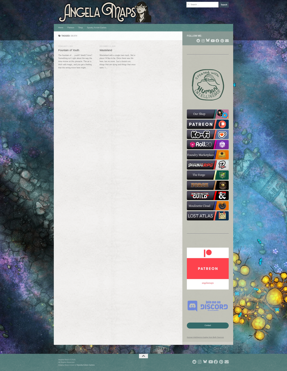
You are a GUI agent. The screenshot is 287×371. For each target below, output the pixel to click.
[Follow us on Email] (227, 40)
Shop (80, 27)
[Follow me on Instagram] (203, 40)
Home (60, 27)
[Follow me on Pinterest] (222, 40)
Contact (208, 325)
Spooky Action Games (96, 27)
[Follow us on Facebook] (217, 40)
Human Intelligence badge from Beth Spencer (205, 337)
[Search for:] (202, 4)
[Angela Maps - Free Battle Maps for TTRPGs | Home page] (104, 11)
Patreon (70, 27)
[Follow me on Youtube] (212, 40)
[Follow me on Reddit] (198, 40)
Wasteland (106, 50)
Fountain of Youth (68, 50)
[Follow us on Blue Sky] (208, 40)
